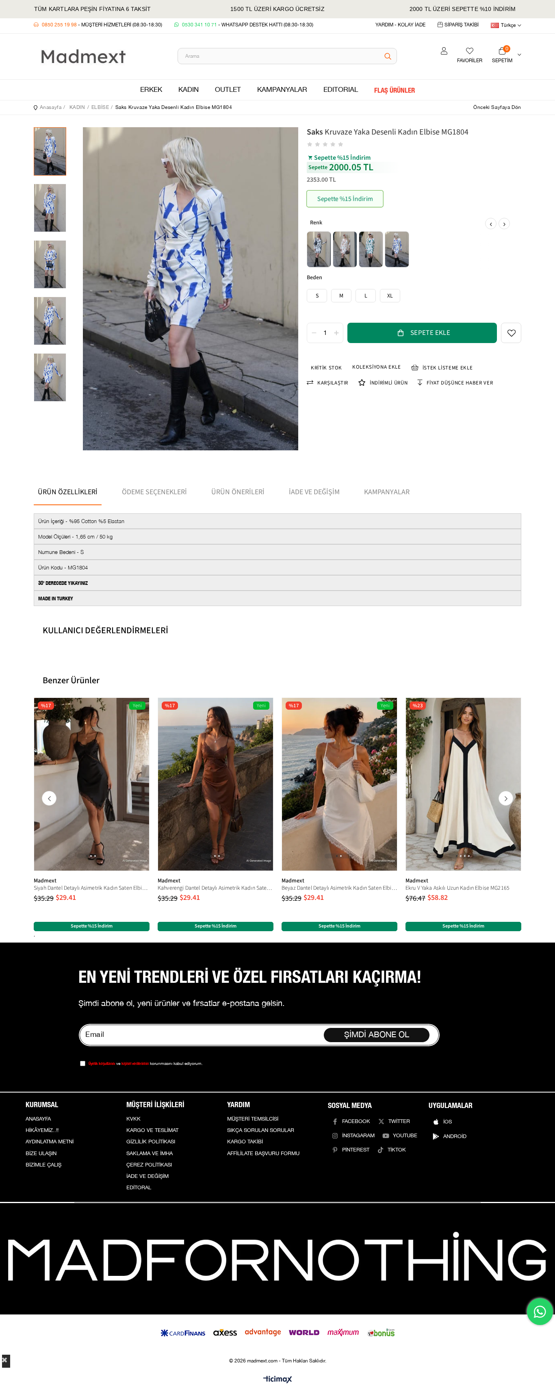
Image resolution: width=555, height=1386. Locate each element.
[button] (87, 856)
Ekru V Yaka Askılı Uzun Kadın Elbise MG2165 (457, 888)
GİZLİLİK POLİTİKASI (150, 1141)
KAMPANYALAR (282, 90)
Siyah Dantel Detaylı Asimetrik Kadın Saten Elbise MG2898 (92, 888)
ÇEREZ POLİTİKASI (149, 1165)
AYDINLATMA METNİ (50, 1141)
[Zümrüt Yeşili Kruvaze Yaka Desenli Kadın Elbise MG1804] (371, 249)
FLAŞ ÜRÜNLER (394, 90)
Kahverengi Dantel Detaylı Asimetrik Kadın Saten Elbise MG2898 (215, 888)
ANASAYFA (38, 1119)
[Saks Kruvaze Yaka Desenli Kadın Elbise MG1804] (397, 249)
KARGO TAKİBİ (245, 1141)
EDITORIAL (340, 90)
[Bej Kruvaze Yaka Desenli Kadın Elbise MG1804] (345, 249)
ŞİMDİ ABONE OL (376, 1034)
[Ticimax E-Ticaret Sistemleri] (277, 1380)
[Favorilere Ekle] (511, 333)
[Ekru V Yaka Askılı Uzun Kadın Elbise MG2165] (463, 784)
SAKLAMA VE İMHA (149, 1153)
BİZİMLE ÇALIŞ (43, 1165)
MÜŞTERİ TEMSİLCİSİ (252, 1119)
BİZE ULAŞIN (41, 1153)
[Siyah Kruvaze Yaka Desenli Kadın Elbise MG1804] (319, 249)
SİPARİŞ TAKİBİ (461, 25)
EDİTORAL (138, 1187)
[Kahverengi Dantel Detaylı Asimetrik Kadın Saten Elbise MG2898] (215, 784)
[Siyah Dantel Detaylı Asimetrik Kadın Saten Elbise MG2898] (91, 784)
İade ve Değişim (314, 492)
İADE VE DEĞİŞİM (147, 1176)
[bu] (277, 1258)
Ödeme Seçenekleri (154, 492)
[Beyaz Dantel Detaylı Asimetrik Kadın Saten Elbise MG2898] (339, 784)
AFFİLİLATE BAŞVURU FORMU (263, 1153)
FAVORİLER (469, 61)
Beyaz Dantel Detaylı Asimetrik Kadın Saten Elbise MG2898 (339, 888)
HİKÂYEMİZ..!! (42, 1130)
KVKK (133, 1119)
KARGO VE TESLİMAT (152, 1130)
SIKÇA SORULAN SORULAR (260, 1130)
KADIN (188, 90)
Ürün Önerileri (237, 492)
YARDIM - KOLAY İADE (400, 25)
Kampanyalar (387, 492)
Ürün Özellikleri (68, 492)
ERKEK (151, 90)
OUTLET (228, 90)
